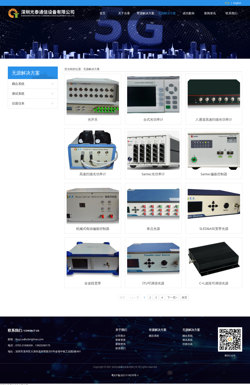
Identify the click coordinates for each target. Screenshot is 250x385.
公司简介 (120, 335)
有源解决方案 (145, 13)
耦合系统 (18, 84)
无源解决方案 (167, 13)
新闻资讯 (210, 13)
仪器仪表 (18, 103)
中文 (227, 3)
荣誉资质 (120, 340)
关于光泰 (124, 13)
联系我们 (231, 13)
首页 (102, 13)
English (237, 3)
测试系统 (18, 93)
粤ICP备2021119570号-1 (125, 375)
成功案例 (188, 13)
